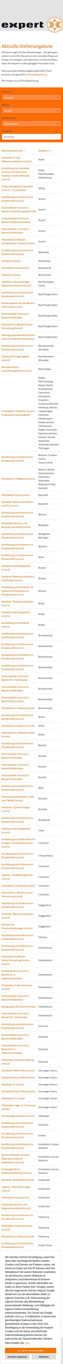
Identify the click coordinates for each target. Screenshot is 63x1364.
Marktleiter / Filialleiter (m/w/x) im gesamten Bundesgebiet (18, 413)
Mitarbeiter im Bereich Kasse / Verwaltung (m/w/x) (17, 326)
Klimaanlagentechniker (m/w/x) (18, 1115)
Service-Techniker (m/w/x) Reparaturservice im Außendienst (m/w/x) (15, 1158)
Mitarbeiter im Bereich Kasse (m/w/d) (17, 1227)
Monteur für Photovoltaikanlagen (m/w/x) (17, 926)
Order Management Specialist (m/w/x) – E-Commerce (17, 188)
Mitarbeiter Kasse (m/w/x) (15, 494)
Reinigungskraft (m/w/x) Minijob (19, 1006)
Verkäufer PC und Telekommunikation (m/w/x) (16, 159)
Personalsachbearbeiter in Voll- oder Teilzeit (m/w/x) (18, 798)
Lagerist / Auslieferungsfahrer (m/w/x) (17, 876)
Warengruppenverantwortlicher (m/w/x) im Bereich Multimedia (18, 337)
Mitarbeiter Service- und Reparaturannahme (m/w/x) (16, 1206)
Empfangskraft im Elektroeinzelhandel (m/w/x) (16, 1171)
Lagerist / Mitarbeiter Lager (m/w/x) (16, 1188)
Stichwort (7, 130)
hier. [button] (27, 1343)
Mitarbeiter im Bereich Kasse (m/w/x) (17, 987)
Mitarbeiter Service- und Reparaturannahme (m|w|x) (16, 525)
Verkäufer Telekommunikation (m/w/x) (17, 603)
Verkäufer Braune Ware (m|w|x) (18, 1077)
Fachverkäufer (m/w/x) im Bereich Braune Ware (15, 699)
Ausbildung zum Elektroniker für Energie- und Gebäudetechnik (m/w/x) (18, 843)
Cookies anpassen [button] (17, 1357)
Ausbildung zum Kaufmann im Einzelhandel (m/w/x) (17, 198)
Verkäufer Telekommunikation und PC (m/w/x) (17, 503)
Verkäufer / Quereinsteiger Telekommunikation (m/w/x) (16, 283)
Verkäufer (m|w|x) (11, 260)
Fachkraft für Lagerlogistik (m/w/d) (15, 358)
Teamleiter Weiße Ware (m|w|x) (18, 1070)
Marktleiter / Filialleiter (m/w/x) (18, 478)
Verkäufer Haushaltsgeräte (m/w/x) (16, 567)
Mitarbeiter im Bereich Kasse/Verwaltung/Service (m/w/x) (15, 960)
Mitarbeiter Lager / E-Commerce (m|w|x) (19, 1107)
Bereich (5, 104)
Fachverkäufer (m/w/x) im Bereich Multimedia (15, 315)
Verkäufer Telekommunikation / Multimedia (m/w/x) (18, 578)
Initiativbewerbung (37, 74)
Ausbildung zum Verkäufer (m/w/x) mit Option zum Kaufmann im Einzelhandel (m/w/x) (16, 174)
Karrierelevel (8, 117)
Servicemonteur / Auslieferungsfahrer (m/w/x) (16, 368)
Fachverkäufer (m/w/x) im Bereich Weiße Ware (15, 230)
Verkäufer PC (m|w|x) (13, 1084)
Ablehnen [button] (44, 1357)
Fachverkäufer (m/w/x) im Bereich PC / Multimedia (15, 678)
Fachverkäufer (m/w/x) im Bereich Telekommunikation (16, 220)
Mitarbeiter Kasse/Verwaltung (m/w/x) (18, 1061)
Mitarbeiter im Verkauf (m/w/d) (18, 708)
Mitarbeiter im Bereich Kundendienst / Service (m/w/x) (18, 241)
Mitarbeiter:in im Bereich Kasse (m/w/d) (18, 734)
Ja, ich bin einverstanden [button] (30, 1350)
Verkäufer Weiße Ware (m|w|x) (18, 1179)
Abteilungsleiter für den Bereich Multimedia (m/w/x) (18, 305)
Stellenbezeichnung (12, 150)
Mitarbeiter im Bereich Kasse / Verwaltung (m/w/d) (17, 894)
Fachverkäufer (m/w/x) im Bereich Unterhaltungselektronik (19, 209)
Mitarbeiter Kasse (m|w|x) (15, 267)
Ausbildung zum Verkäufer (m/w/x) (15, 624)
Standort (6, 91)
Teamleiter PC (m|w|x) (13, 1098)
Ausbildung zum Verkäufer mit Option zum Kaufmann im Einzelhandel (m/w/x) (17, 591)
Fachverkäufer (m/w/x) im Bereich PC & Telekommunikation (15, 974)
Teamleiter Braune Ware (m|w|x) (18, 1091)
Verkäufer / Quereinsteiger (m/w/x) (16, 809)
